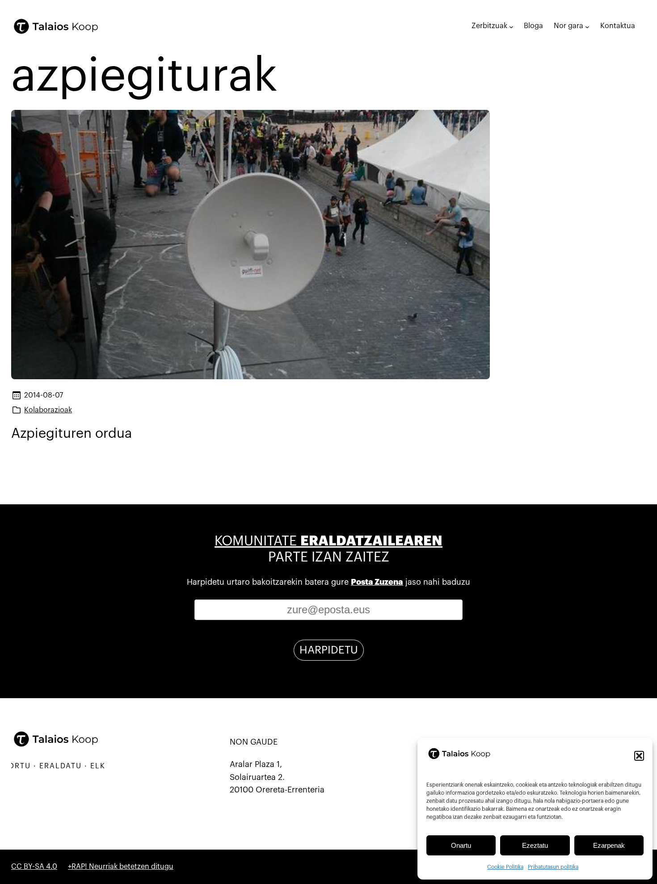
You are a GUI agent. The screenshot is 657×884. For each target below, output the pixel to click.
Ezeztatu (535, 845)
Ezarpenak (609, 845)
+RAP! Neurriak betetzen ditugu (120, 866)
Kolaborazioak (48, 410)
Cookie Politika (505, 867)
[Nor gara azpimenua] (587, 26)
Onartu (461, 845)
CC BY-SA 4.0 (34, 866)
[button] (639, 755)
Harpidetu (328, 650)
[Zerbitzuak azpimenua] (511, 26)
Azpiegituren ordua (71, 433)
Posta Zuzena (377, 582)
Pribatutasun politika (553, 867)
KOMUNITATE (328, 541)
